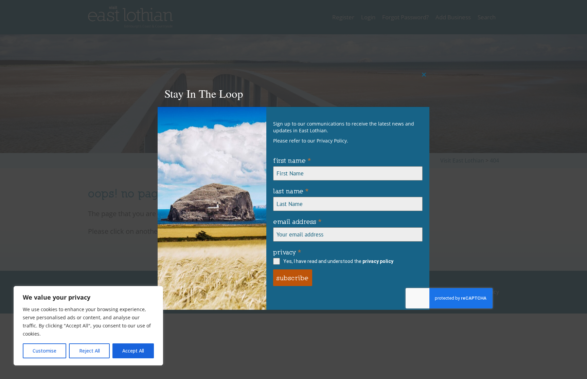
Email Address (297, 221)
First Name (292, 160)
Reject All (89, 350)
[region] (88, 325)
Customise (44, 350)
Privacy (287, 252)
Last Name (291, 191)
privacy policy (377, 261)
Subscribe (293, 278)
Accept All (133, 350)
